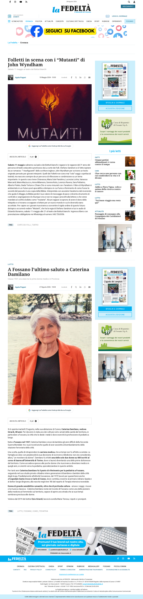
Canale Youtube (22, 2)
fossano (28, 511)
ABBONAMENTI (128, 6)
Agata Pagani (20, 77)
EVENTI (16, 17)
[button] (134, 2)
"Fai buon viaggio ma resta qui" (108, 201)
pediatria (43, 511)
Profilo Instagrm (17, 2)
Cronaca (24, 42)
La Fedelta (12, 42)
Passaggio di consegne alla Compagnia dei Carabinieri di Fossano (108, 216)
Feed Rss (28, 2)
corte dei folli (24, 225)
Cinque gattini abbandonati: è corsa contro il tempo (105, 162)
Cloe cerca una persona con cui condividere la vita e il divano (108, 175)
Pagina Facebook (11, 2)
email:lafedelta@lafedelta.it (93, 584)
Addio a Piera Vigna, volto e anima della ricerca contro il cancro (108, 189)
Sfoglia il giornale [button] (115, 103)
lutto (20, 511)
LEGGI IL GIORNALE (119, 16)
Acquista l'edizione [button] (115, 108)
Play (32, 157)
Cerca (129, 2)
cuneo (35, 511)
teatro (35, 225)
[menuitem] (17, 21)
